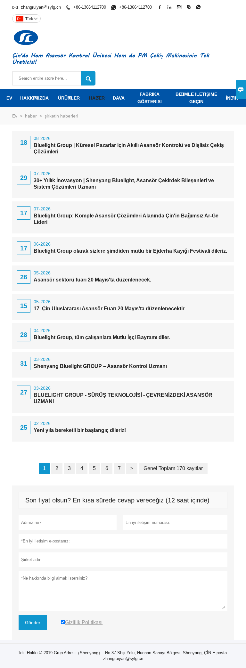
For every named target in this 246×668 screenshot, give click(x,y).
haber (97, 98)
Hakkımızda (34, 98)
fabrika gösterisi (149, 98)
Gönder (32, 622)
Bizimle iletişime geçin (196, 98)
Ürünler (69, 98)
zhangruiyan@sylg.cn (41, 7)
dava (119, 98)
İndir (232, 98)
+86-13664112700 (89, 7)
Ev (9, 98)
